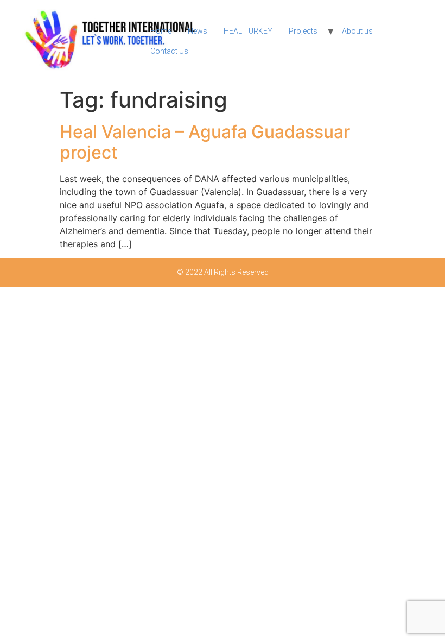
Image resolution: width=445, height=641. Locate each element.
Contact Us (169, 51)
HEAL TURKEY (248, 31)
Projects (303, 31)
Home (160, 31)
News (197, 31)
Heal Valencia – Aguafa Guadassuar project (205, 142)
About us (357, 31)
